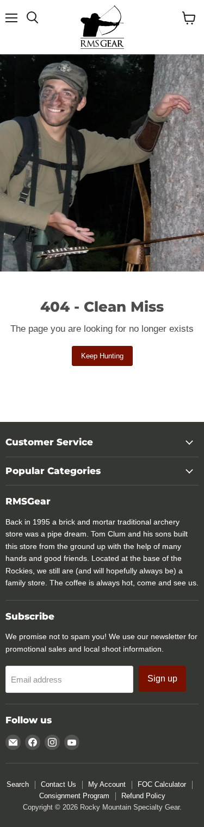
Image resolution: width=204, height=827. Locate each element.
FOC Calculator (162, 784)
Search (18, 784)
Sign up (162, 678)
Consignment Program (74, 796)
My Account (107, 784)
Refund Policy (143, 796)
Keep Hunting (102, 356)
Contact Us (58, 784)
